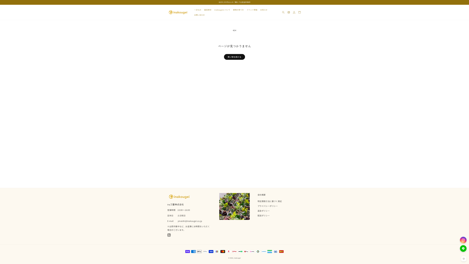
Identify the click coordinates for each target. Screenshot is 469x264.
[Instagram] (463, 240)
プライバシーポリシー (268, 205)
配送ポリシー (264, 215)
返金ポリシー (264, 210)
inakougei (237, 258)
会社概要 (262, 194)
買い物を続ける (234, 57)
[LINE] (463, 248)
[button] (283, 12)
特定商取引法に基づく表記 (270, 201)
